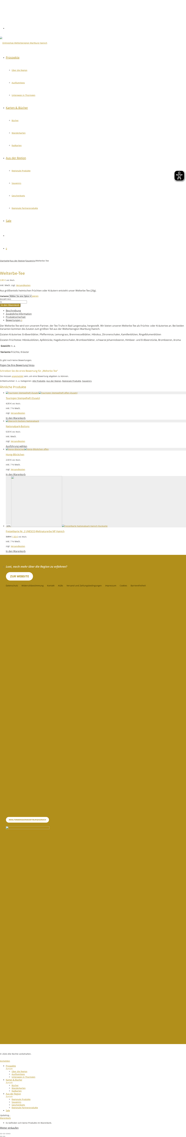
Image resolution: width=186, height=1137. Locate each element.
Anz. (9, 299)
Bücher (15, 120)
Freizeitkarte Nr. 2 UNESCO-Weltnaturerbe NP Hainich (35, 531)
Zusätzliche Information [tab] (19, 313)
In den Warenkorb (10, 305)
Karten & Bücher (17, 108)
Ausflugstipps (18, 82)
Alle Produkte (38, 381)
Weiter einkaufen (9, 1127)
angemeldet (17, 376)
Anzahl (3, 299)
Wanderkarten (19, 133)
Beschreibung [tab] (13, 310)
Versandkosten (23, 285)
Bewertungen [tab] (14, 320)
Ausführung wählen (16, 446)
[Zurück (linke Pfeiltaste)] (1, 1136)
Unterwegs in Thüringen (23, 95)
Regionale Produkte (21, 170)
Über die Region (19, 70)
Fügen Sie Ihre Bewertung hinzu (17, 365)
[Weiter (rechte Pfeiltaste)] (4, 1136)
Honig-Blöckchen (15, 454)
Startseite (4, 260)
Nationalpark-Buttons (17, 426)
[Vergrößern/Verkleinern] (1, 1133)
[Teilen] (7, 1133)
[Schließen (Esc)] (9, 1133)
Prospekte (12, 57)
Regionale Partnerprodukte (25, 208)
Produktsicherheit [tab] (16, 317)
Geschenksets (18, 195)
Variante (4, 296)
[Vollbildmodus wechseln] (4, 1133)
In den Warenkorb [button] (16, 418)
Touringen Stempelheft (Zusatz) (23, 398)
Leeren (35, 296)
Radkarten (17, 145)
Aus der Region (16, 158)
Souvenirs (16, 183)
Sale (8, 221)
